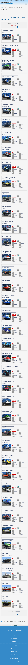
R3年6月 (15, 200)
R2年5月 (15, 126)
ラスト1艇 (4, 91)
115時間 (22, 502)
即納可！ (4, 32)
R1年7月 (15, 577)
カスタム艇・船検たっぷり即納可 (9, 312)
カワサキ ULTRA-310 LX (8, 60)
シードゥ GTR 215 (6, 236)
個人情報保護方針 (14, 658)
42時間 (22, 530)
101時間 (22, 388)
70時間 (22, 358)
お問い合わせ (14, 655)
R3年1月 (15, 259)
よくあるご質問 (14, 645)
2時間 (22, 213)
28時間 (22, 183)
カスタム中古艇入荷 (6, 457)
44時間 (22, 588)
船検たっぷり (4, 193)
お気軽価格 (4, 383)
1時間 (22, 169)
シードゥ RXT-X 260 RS (7, 510)
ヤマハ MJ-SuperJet (7, 325)
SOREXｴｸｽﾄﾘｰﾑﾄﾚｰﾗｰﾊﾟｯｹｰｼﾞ (8, 106)
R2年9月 (15, 519)
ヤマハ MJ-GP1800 (6, 280)
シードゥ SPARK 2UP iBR (8, 381)
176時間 (22, 243)
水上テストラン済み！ (6, 164)
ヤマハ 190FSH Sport (7, 568)
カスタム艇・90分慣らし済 (7, 282)
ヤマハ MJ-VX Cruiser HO (8, 295)
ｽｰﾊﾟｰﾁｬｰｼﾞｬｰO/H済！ (6, 238)
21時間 (22, 154)
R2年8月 (15, 532)
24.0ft (22, 590)
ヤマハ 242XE (5, 583)
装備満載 (4, 427)
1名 (14, 202)
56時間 (22, 124)
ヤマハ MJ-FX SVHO (7, 455)
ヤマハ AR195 (5, 554)
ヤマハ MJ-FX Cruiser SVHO (10, 45)
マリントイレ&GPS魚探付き (8, 570)
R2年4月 (15, 156)
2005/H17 (15, 358)
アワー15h (4, 252)
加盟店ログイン (19, 630)
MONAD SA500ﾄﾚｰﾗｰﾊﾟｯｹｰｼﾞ (8, 76)
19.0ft (22, 562)
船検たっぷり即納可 (6, 178)
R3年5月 (15, 215)
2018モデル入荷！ (6, 297)
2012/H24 (15, 243)
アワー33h (4, 512)
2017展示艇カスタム (6, 442)
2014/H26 (15, 124)
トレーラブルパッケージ (7, 555)
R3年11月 (15, 170)
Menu (26, 3)
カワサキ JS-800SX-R (7, 539)
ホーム (2, 7)
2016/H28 (15, 388)
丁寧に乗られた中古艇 (6, 413)
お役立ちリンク (14, 648)
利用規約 (14, 641)
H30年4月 (15, 464)
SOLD (14, 35)
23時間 (22, 575)
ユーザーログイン (8, 630)
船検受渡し (15, 39)
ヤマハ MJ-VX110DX (7, 353)
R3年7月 (15, 185)
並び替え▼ (18, 23)
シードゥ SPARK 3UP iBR (8, 266)
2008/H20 (15, 330)
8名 (14, 564)
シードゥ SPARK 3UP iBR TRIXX (10, 367)
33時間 (22, 517)
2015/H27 (15, 183)
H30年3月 (15, 419)
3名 (14, 40)
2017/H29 (15, 530)
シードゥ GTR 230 (6, 133)
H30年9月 (15, 434)
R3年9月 (15, 274)
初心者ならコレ (5, 208)
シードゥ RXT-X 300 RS (7, 30)
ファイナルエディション (7, 540)
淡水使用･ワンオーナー (7, 149)
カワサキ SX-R (5, 192)
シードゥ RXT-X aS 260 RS (8, 177)
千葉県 (22, 40)
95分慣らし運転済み (6, 223)
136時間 (22, 462)
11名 (15, 592)
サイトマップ (14, 651)
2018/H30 (15, 169)
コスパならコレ (5, 134)
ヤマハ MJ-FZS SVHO (7, 147)
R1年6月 (15, 590)
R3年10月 (15, 244)
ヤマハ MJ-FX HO (6, 89)
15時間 (22, 257)
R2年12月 (15, 360)
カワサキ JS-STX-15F (7, 411)
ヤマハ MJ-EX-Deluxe (7, 206)
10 (20, 26)
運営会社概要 (14, 638)
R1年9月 (15, 390)
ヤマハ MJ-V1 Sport (7, 251)
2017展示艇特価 (5, 267)
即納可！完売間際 (5, 61)
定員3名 (3, 368)
